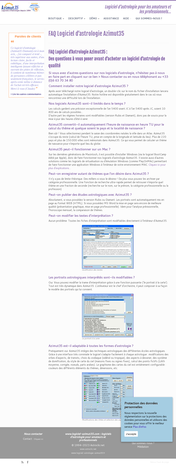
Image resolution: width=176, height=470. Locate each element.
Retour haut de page (159, 462)
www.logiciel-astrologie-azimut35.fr (88, 453)
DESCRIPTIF (76, 18)
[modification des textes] (108, 246)
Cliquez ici (38, 439)
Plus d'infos (139, 427)
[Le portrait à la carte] (108, 315)
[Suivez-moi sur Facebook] (28, 462)
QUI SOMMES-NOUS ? (148, 18)
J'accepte (131, 434)
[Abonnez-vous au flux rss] (23, 462)
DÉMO (93, 18)
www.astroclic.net (88, 449)
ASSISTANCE (111, 18)
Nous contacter (112, 76)
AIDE (126, 18)
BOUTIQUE (55, 18)
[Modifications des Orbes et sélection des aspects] (108, 395)
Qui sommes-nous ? (143, 443)
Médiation (143, 447)
